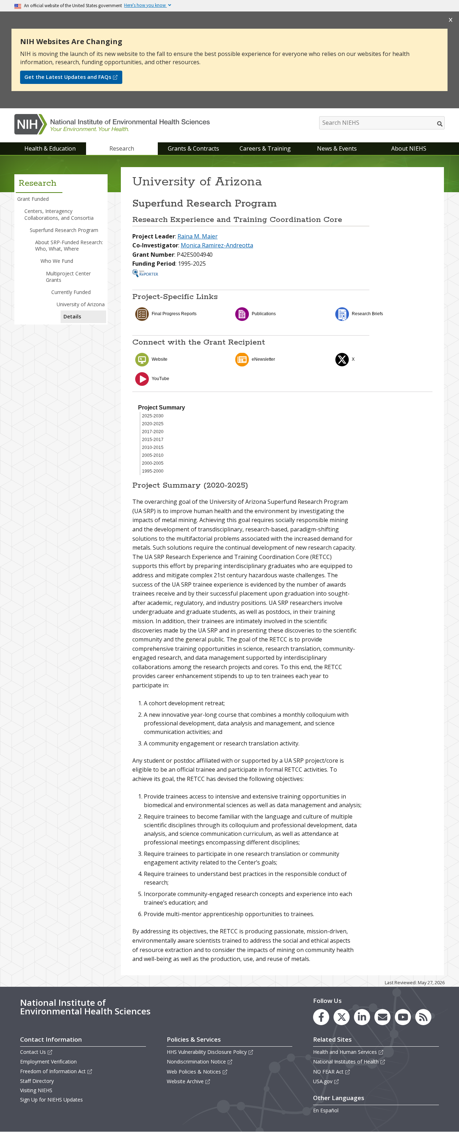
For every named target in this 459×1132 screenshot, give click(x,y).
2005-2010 (153, 455)
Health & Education (50, 148)
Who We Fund (57, 260)
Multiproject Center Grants (68, 276)
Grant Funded (33, 198)
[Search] (440, 123)
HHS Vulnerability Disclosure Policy (207, 1051)
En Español (326, 1110)
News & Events (337, 148)
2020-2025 (153, 423)
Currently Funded (71, 292)
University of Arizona (81, 304)
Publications (264, 313)
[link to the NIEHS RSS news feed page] (423, 1017)
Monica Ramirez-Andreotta (217, 245)
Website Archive (185, 1081)
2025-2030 (153, 415)
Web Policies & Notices (194, 1071)
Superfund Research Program (64, 230)
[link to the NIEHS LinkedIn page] (362, 1017)
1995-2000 (153, 471)
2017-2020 (153, 431)
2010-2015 (153, 447)
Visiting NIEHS (36, 1090)
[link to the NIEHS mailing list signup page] (382, 1017)
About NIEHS (408, 148)
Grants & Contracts (193, 148)
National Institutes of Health (346, 1061)
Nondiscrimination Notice (196, 1061)
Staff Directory (37, 1080)
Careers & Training (265, 148)
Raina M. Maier (198, 236)
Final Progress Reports (174, 313)
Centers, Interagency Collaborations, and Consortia (59, 214)
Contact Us (33, 1051)
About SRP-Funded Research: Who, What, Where (69, 245)
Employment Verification (48, 1061)
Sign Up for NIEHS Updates (51, 1099)
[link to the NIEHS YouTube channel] (403, 1017)
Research (121, 148)
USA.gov (322, 1081)
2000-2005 (153, 463)
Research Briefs (367, 313)
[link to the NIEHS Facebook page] (321, 1017)
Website (159, 359)
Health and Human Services (345, 1051)
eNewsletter (263, 359)
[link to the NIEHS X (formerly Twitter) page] (341, 1017)
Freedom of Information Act (53, 1071)
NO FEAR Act (328, 1071)
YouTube (160, 378)
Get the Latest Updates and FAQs (67, 77)
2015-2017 (153, 439)
